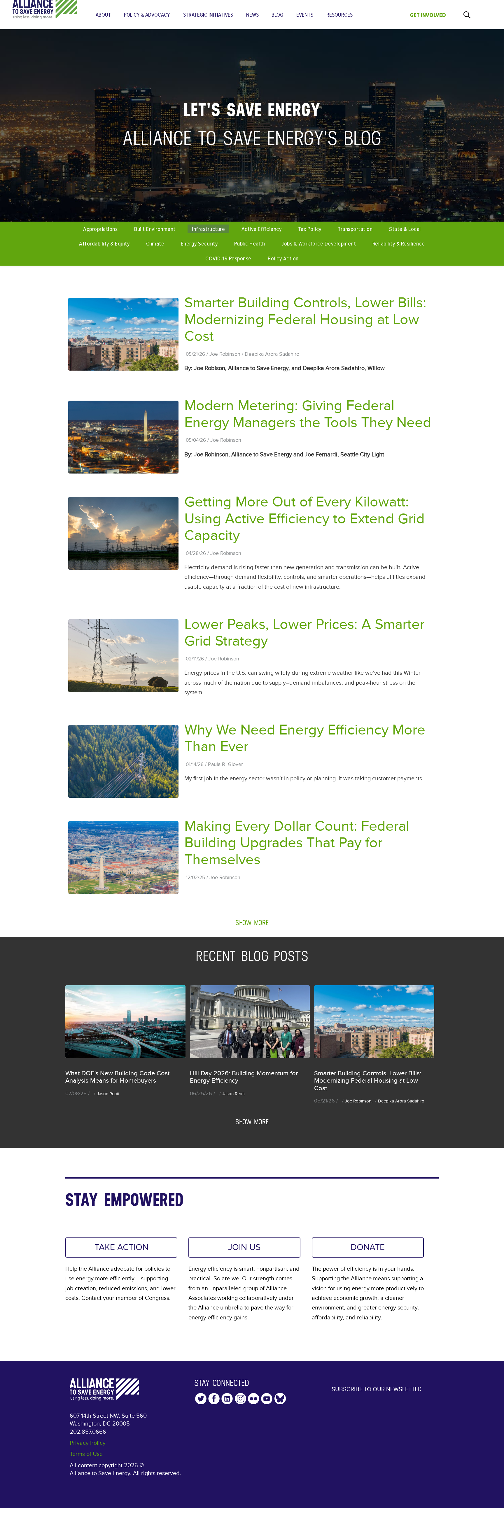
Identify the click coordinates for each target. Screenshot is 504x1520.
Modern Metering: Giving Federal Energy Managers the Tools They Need (307, 414)
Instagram (240, 1398)
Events (304, 15)
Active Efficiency (262, 229)
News (252, 15)
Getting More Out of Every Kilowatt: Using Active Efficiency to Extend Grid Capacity (304, 518)
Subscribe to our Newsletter (376, 1389)
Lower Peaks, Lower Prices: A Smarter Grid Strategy (304, 633)
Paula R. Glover (225, 764)
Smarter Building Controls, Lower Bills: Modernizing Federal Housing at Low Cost (305, 319)
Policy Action (283, 258)
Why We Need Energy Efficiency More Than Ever (304, 738)
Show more (252, 922)
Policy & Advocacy (147, 15)
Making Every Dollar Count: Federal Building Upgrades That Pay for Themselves (296, 843)
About (103, 15)
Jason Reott (108, 1093)
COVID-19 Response (228, 258)
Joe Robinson (224, 354)
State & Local (405, 229)
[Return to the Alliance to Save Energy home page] (45, 14)
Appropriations (100, 229)
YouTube (266, 1398)
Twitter (200, 1398)
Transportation (355, 229)
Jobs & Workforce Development (318, 243)
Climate (155, 243)
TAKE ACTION (121, 1247)
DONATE (368, 1247)
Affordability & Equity (104, 243)
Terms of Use (86, 1454)
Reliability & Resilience (398, 243)
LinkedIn (227, 1398)
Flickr (253, 1398)
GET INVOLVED (428, 15)
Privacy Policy (88, 1443)
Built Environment (155, 229)
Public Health (249, 243)
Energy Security (199, 243)
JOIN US (244, 1247)
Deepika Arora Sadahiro (272, 354)
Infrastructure (208, 229)
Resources (339, 15)
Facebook (214, 1398)
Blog (277, 15)
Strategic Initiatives (208, 15)
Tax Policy (309, 229)
